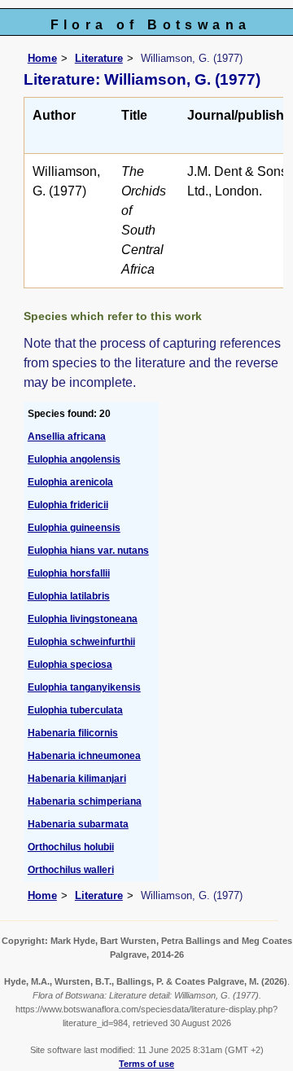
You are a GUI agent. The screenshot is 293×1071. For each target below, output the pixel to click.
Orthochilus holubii (71, 847)
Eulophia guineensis (74, 527)
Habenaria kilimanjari (77, 778)
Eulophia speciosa (70, 664)
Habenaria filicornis (73, 733)
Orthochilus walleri (71, 870)
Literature (99, 58)
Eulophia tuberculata (75, 710)
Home (42, 58)
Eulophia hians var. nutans (88, 550)
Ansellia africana (67, 436)
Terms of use (146, 1064)
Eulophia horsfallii (69, 573)
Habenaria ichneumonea (84, 756)
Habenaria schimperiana (85, 801)
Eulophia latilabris (69, 596)
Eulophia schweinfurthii (81, 641)
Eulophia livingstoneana (83, 619)
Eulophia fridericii (68, 505)
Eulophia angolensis (74, 459)
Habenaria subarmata (78, 824)
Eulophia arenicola (70, 482)
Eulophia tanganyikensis (84, 687)
